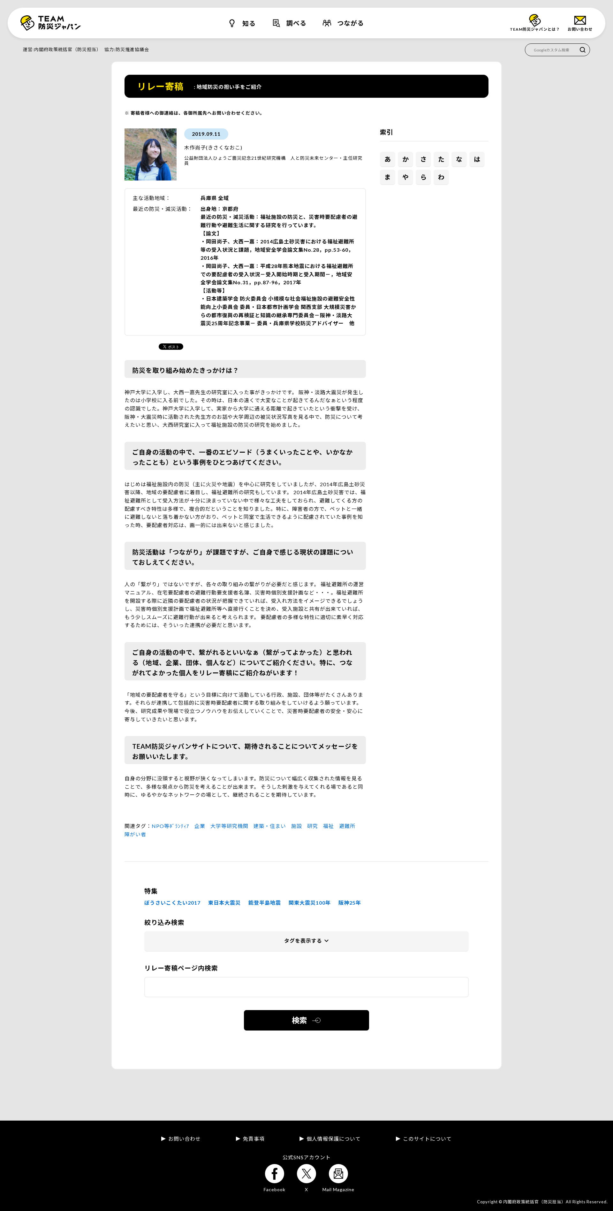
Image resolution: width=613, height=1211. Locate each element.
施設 (296, 826)
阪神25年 (349, 903)
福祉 (328, 826)
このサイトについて (427, 1139)
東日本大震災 (224, 903)
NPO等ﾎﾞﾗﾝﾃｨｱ (170, 826)
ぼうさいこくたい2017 (172, 903)
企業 (199, 826)
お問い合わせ (184, 1139)
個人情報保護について (333, 1139)
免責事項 (254, 1139)
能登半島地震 (264, 903)
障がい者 (135, 834)
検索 (299, 1020)
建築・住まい (270, 826)
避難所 (347, 826)
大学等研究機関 (229, 826)
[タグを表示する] (306, 941)
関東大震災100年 (310, 903)
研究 (312, 826)
